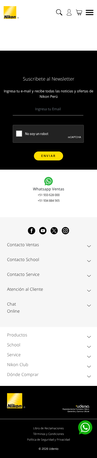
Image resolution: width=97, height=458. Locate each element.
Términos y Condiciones (48, 434)
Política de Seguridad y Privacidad (48, 440)
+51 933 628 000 (49, 195)
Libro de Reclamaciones (48, 428)
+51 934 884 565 (49, 200)
